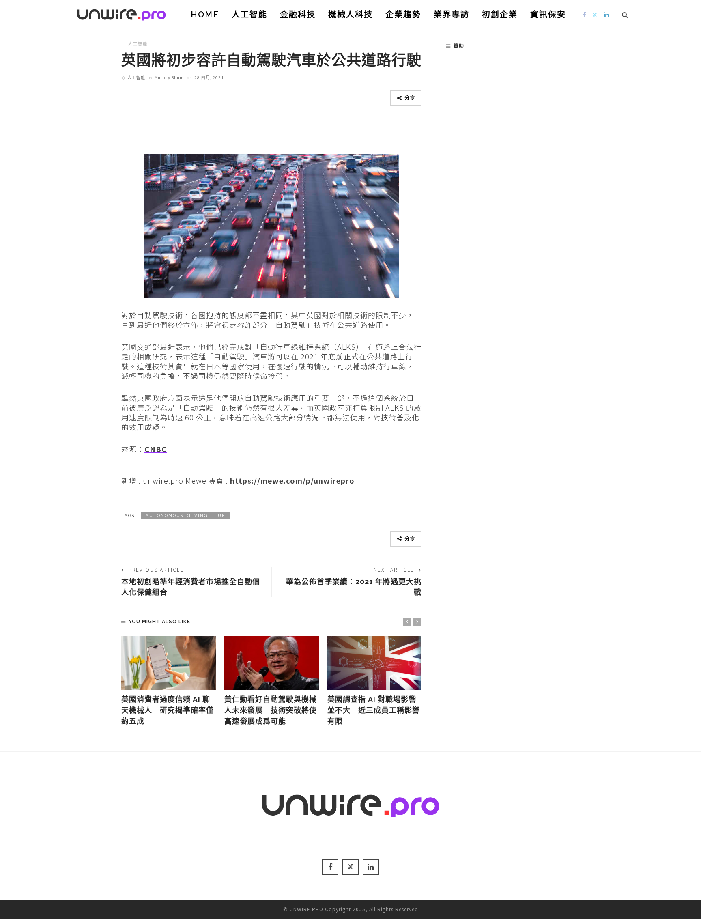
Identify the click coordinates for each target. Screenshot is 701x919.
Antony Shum (169, 77)
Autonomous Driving (177, 515)
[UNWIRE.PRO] (121, 13)
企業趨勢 (403, 14)
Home (205, 14)
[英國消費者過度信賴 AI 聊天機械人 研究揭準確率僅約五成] (168, 663)
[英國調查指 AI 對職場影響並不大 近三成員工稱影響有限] (374, 663)
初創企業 (500, 14)
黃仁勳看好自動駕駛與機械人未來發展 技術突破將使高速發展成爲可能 (270, 710)
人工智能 (249, 14)
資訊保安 (548, 14)
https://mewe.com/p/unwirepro (291, 480)
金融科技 (298, 14)
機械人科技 (350, 14)
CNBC (155, 448)
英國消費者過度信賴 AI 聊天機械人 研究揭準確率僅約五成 (167, 710)
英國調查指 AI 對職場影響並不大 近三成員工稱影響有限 (373, 710)
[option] (168, 681)
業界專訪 (451, 14)
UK (222, 515)
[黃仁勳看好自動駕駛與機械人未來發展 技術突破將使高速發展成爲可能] (271, 663)
